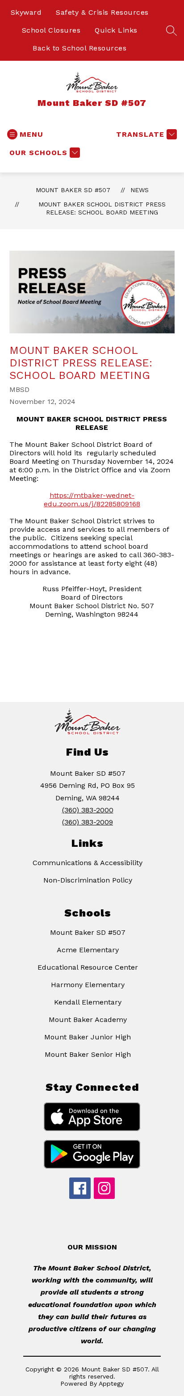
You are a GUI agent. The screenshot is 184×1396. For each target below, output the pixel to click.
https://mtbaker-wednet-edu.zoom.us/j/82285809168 (92, 499)
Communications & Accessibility (87, 862)
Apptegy (111, 1383)
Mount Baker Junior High (87, 1037)
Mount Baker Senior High (88, 1054)
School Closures (51, 30)
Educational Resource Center (88, 967)
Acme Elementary (88, 950)
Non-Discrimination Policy (87, 880)
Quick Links (116, 30)
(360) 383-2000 (87, 810)
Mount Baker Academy (88, 1019)
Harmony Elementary (88, 984)
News (139, 189)
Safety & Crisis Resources (102, 12)
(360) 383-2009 (87, 822)
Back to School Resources (79, 48)
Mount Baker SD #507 (73, 189)
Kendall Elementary (87, 1002)
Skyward (26, 12)
